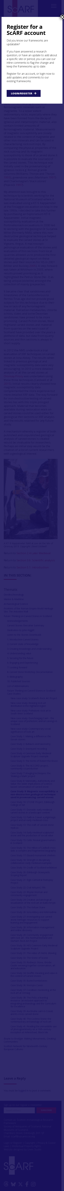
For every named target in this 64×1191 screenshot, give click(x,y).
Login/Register (21, 93)
